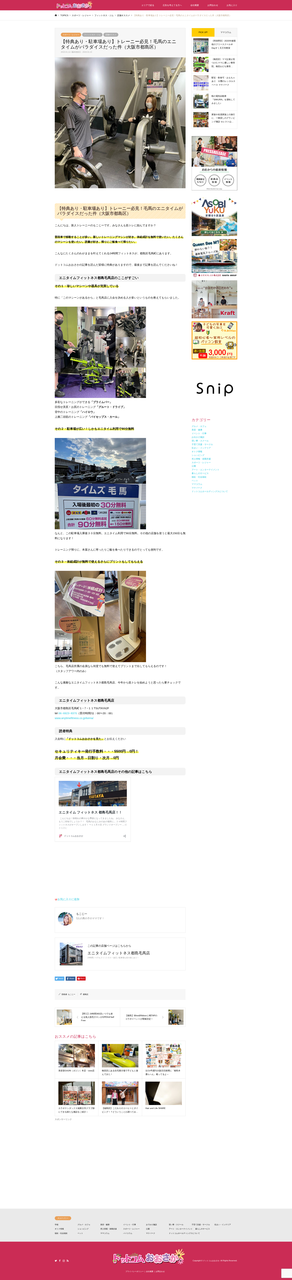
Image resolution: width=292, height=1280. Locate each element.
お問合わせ (212, 5)
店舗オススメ (110, 35)
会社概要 (194, 5)
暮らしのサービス (202, 1229)
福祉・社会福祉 (61, 1233)
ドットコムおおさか (211, 1261)
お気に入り (232, 5)
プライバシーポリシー (134, 1271)
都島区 (85, 994)
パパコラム (127, 1233)
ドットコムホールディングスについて (184, 1233)
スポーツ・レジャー (71, 35)
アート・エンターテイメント (181, 1229)
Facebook (60, 1261)
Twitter (56, 1261)
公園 (148, 1229)
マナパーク (150, 1233)
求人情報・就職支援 (108, 1229)
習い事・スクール (176, 1225)
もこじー (71, 994)
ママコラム (226, 32)
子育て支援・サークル (201, 1225)
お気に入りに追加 (68, 899)
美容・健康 (104, 1225)
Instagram (64, 1261)
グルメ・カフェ (84, 1225)
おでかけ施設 (151, 1225)
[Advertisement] (120, 1153)
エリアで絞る (147, 5)
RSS (68, 1261)
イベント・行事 (129, 1225)
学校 (56, 1225)
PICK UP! (203, 32)
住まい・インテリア (222, 1225)
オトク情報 (59, 1229)
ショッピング (83, 1229)
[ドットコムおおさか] (74, 5)
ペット (80, 1233)
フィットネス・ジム (92, 35)
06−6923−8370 (67, 713)
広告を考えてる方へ (172, 5)
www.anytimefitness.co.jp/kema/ (74, 718)
